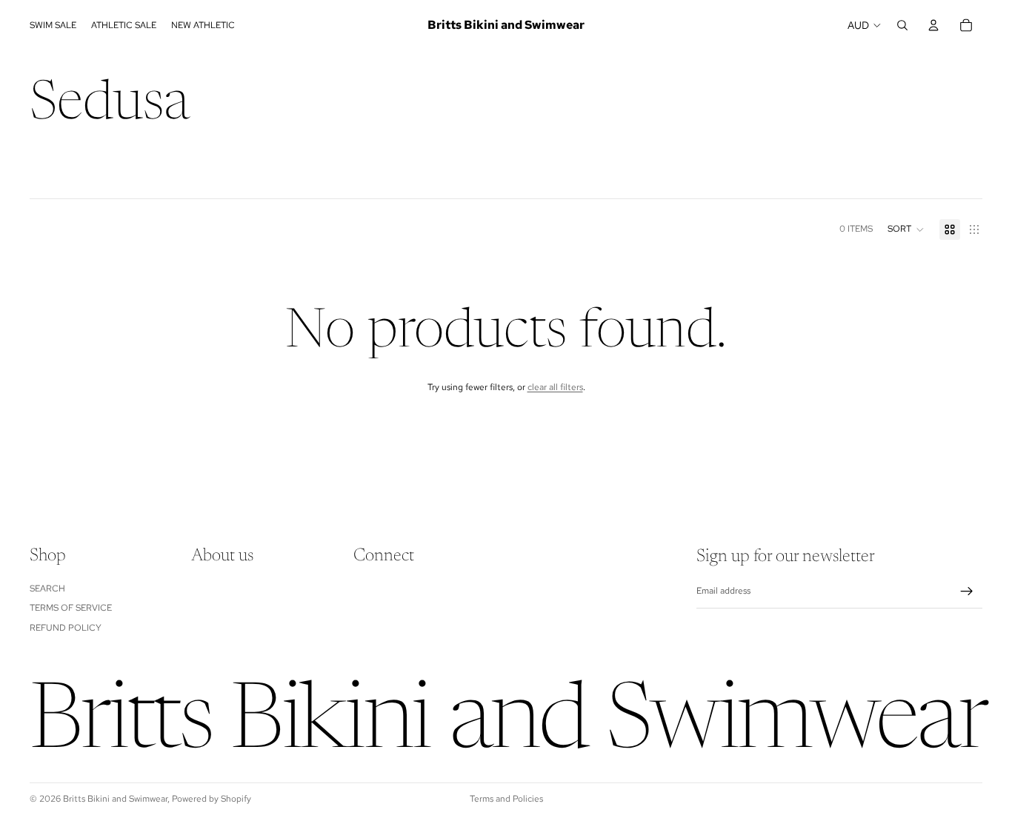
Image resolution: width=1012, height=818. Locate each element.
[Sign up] (966, 591)
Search (47, 588)
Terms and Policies (506, 799)
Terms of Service (71, 608)
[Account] (933, 25)
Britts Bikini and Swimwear (115, 799)
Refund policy (65, 628)
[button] (906, 229)
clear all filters (555, 387)
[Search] (902, 25)
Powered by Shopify (211, 799)
